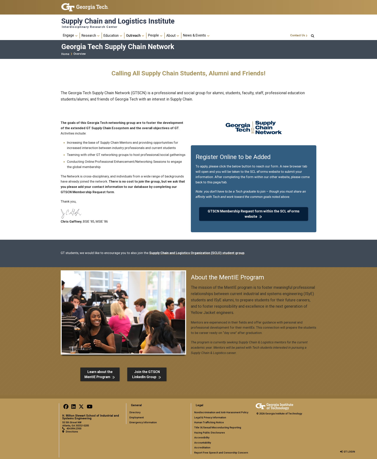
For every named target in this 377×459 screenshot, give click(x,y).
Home (65, 54)
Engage (68, 35)
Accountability (202, 442)
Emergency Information (143, 422)
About (171, 35)
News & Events (194, 35)
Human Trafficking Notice (209, 422)
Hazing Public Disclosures (209, 432)
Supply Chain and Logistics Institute (118, 21)
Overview (79, 54)
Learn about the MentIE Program (98, 374)
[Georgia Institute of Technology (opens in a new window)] (85, 5)
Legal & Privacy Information (210, 417)
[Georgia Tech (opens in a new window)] (274, 405)
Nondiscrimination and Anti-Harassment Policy (221, 412)
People (153, 35)
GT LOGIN (349, 451)
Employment (136, 417)
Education (111, 35)
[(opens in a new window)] (66, 407)
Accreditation (202, 447)
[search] (312, 35)
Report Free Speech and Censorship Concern (221, 452)
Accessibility (201, 437)
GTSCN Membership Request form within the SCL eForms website (253, 213)
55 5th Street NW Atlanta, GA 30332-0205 (75, 424)
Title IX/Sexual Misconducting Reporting (217, 427)
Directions (72, 431)
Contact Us (297, 35)
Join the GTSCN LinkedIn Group (146, 374)
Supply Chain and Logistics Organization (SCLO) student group (196, 253)
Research (88, 35)
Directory (134, 412)
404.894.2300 (73, 428)
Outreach (133, 35)
